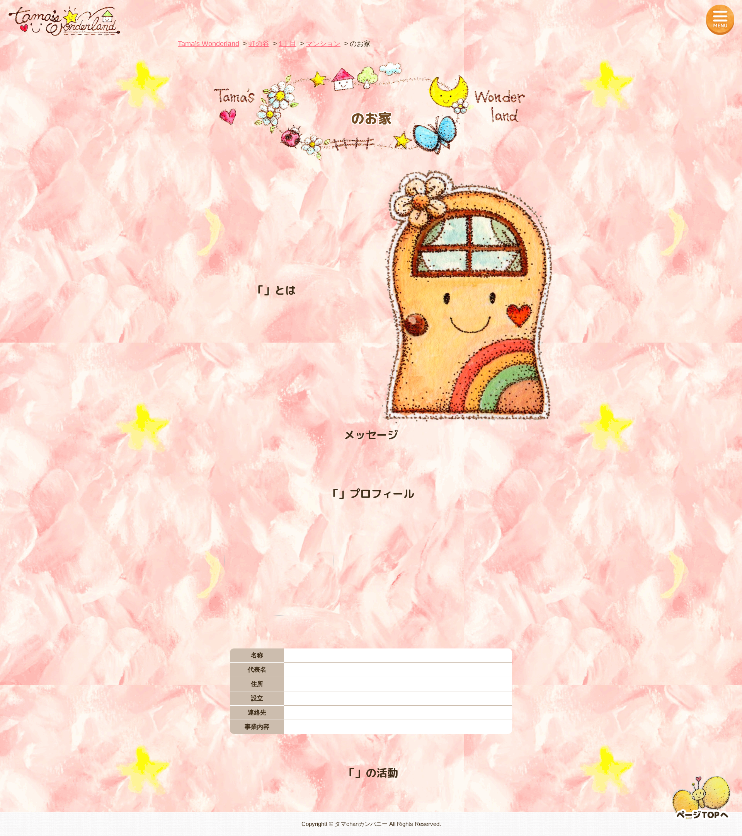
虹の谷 (258, 44)
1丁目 (287, 44)
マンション (323, 44)
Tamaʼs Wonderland (208, 44)
